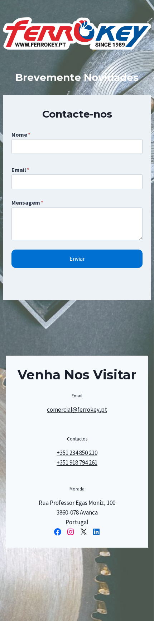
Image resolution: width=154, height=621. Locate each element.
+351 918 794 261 (77, 462)
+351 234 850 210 (77, 453)
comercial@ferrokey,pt (77, 410)
